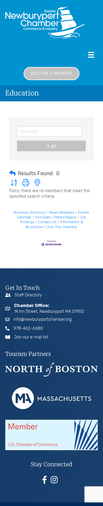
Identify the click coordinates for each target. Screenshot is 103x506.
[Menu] (91, 54)
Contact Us (47, 222)
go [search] (53, 145)
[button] (12, 173)
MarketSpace (65, 217)
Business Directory (29, 212)
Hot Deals (43, 217)
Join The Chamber (62, 227)
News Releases (61, 212)
